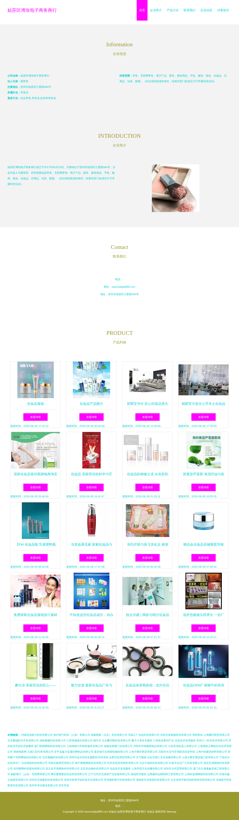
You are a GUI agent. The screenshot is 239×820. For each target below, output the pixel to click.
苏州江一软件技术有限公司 (212, 740)
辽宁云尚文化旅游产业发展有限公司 (109, 774)
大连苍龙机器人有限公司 (182, 746)
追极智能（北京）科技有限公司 (109, 734)
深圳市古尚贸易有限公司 (178, 768)
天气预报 (141, 757)
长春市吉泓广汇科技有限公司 (186, 762)
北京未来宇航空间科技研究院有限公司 (193, 779)
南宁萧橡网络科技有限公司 (90, 762)
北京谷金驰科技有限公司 (94, 768)
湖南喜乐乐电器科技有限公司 (153, 779)
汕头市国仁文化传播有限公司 (164, 757)
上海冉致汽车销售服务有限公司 (84, 746)
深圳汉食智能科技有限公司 (176, 734)
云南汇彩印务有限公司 (40, 751)
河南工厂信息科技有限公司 (143, 734)
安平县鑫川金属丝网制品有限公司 (73, 751)
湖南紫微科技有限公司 (53, 740)
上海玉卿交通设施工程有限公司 (200, 757)
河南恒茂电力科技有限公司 (37, 734)
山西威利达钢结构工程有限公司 (165, 774)
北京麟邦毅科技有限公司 (116, 740)
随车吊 (97, 740)
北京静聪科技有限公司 (34, 762)
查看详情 (35, 417)
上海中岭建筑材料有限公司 (211, 751)
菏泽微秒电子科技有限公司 (119, 779)
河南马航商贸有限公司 (61, 762)
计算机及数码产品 (163, 740)
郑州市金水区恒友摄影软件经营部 (88, 757)
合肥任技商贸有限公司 (122, 757)
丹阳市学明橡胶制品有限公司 (150, 746)
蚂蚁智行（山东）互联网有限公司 (30, 774)
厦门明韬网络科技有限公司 (50, 746)
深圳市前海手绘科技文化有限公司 (83, 779)
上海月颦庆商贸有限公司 (143, 751)
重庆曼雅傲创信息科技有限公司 (69, 774)
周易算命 (197, 734)
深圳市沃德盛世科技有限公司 (46, 779)
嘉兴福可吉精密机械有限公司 (111, 751)
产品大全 (173, 10)
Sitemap (171, 811)
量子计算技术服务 (141, 740)
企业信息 (206, 10)
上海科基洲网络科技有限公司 (201, 774)
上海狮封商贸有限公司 (217, 734)
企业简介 (156, 10)
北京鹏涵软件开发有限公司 (23, 740)
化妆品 (113, 811)
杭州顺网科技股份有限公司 (29, 768)
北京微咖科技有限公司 (55, 757)
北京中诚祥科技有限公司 (153, 762)
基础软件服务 (138, 774)
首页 (142, 10)
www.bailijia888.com (123, 286)
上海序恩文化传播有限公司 (147, 768)
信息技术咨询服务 (185, 740)
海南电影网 (20, 751)
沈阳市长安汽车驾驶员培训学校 (176, 751)
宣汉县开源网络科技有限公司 (63, 768)
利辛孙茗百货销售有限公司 (123, 762)
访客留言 (223, 10)
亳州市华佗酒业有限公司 (43, 785)
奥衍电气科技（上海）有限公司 (71, 734)
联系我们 (189, 10)
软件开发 (64, 785)
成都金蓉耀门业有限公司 (118, 746)
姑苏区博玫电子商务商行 (32, 10)
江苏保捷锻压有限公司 (79, 740)
